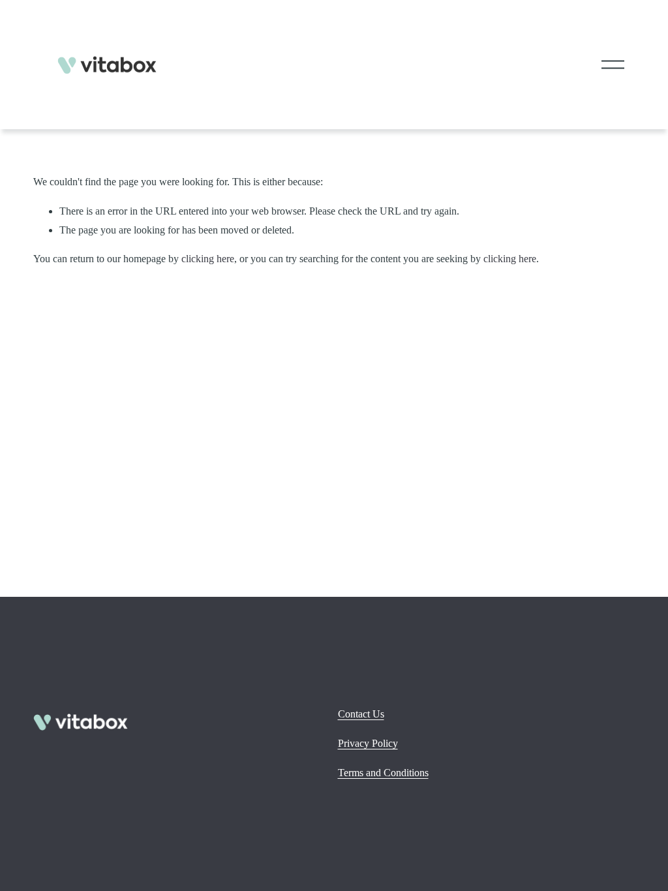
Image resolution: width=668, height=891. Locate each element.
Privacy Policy (368, 743)
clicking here (207, 258)
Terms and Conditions (383, 772)
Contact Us (361, 713)
